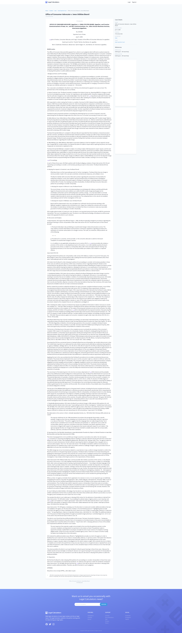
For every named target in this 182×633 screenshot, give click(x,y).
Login (129, 2)
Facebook (127, 615)
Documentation (109, 617)
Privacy (107, 621)
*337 (90, 96)
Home (47, 10)
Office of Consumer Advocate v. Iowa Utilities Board (67, 14)
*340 (74, 310)
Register (134, 2)
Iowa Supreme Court (62, 10)
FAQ (106, 619)
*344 (77, 563)
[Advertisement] (126, 83)
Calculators (91, 615)
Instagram (128, 617)
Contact (107, 615)
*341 (91, 372)
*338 (48, 160)
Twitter (127, 619)
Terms (106, 623)
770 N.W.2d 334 (49, 16)
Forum (89, 619)
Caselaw (51, 10)
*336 (50, 39)
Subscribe (103, 604)
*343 (50, 500)
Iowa (55, 10)
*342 (48, 438)
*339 (90, 243)
